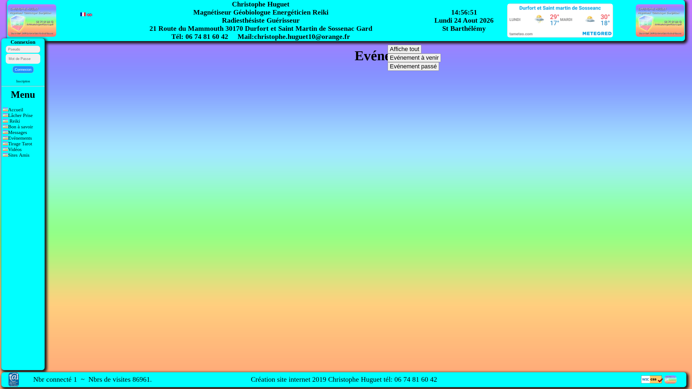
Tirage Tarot (20, 143)
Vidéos (15, 149)
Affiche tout (404, 49)
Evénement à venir (414, 57)
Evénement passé (413, 66)
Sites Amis (18, 155)
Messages (18, 132)
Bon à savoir (20, 126)
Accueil (15, 109)
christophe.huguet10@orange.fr (302, 37)
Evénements (20, 138)
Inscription (23, 81)
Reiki (14, 121)
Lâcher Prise (20, 115)
